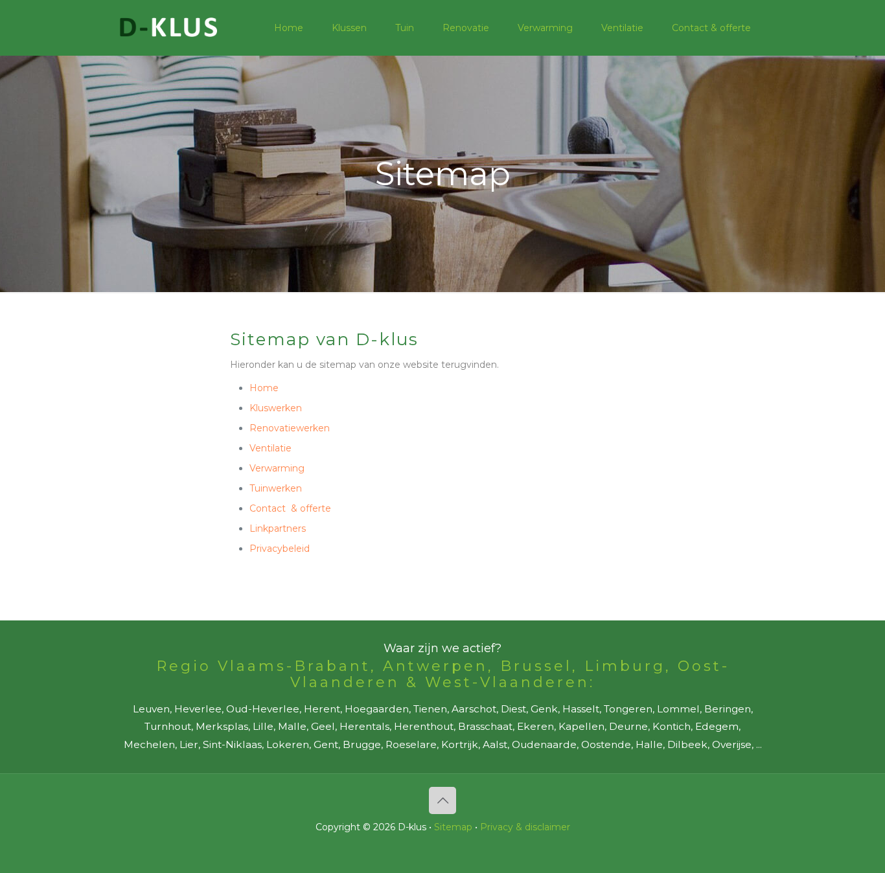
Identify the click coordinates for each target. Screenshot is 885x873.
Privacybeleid (279, 548)
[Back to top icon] (442, 800)
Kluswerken (275, 408)
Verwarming (277, 468)
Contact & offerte (290, 508)
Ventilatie (270, 448)
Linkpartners (277, 528)
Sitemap (453, 827)
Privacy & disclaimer (525, 827)
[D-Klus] (168, 27)
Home (264, 388)
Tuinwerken (275, 488)
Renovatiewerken (289, 428)
